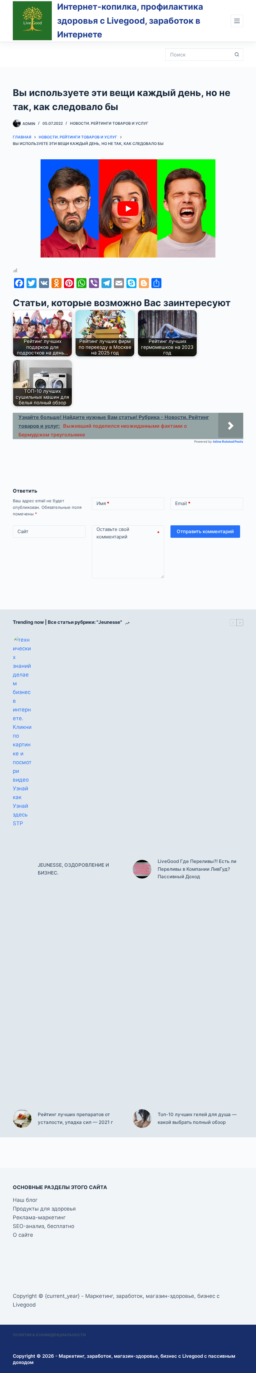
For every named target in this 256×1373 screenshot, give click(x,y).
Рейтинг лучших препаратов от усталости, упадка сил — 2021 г (75, 1118)
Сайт (22, 531)
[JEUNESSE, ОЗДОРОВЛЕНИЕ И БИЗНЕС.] (22, 869)
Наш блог (25, 1200)
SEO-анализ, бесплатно (43, 1226)
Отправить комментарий (205, 531)
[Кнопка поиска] (237, 54)
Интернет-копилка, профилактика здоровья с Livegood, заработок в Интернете (130, 21)
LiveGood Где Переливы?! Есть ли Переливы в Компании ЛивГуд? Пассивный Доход (197, 869)
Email (182, 503)
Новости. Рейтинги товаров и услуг (109, 123)
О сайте (23, 1235)
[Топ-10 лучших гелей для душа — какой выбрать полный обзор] (142, 1118)
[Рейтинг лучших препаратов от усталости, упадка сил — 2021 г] (22, 1118)
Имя (102, 503)
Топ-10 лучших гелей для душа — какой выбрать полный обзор (197, 1118)
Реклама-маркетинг (39, 1217)
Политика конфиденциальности (49, 1334)
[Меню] (237, 21)
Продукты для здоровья (44, 1209)
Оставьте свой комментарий (128, 533)
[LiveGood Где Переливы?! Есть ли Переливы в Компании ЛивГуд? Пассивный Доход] (142, 869)
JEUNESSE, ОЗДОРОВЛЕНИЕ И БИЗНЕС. (73, 869)
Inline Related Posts (228, 441)
